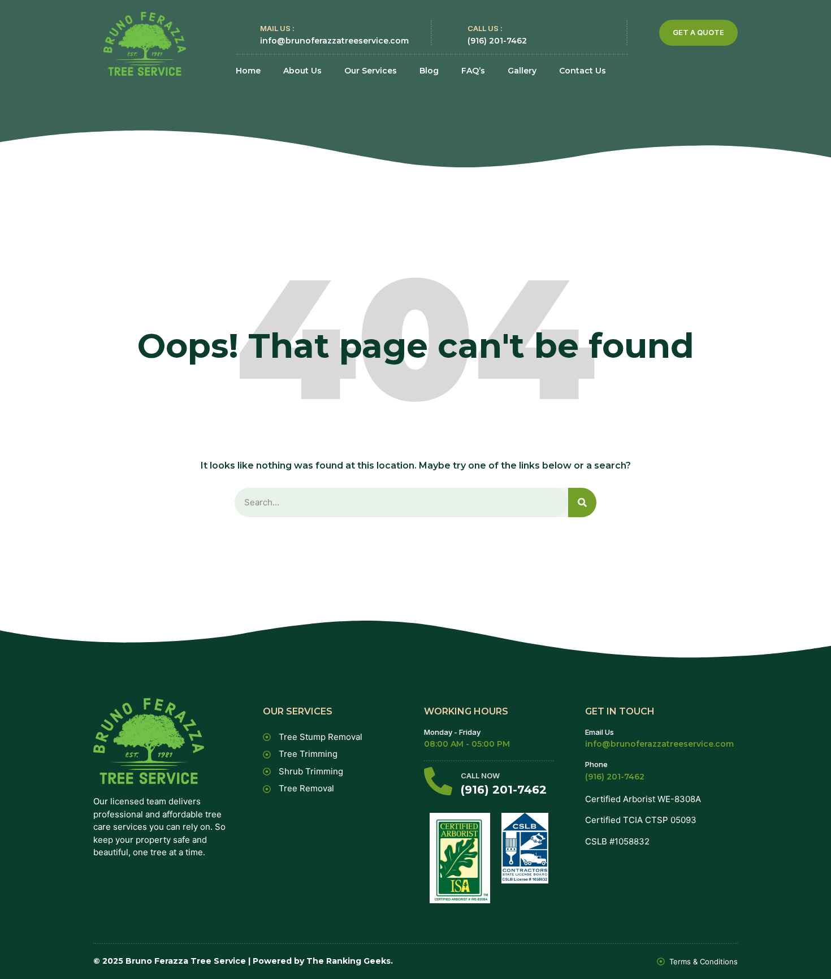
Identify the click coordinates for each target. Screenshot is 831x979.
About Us (302, 71)
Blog (429, 71)
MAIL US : (277, 28)
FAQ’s (473, 71)
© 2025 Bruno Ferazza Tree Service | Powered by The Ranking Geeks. (243, 961)
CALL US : (485, 28)
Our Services (370, 71)
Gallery (522, 71)
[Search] (582, 503)
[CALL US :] (450, 32)
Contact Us (582, 71)
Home (248, 71)
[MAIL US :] (243, 32)
